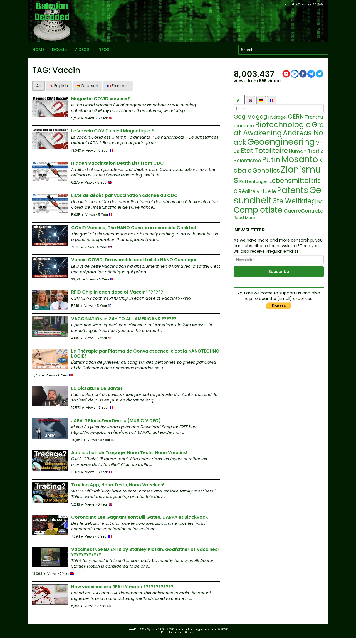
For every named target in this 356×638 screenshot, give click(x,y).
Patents (292, 190)
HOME (38, 49)
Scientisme (247, 160)
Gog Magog (250, 116)
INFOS (103, 49)
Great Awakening (279, 129)
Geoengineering (281, 142)
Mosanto (299, 159)
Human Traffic (306, 151)
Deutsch (89, 85)
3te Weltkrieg (294, 201)
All (38, 85)
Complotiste (258, 209)
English (60, 85)
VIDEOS (82, 49)
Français (120, 85)
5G (320, 202)
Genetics (266, 170)
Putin (271, 160)
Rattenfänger (253, 181)
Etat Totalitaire (264, 150)
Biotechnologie (283, 124)
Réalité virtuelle (257, 191)
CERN (296, 116)
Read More (244, 217)
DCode (59, 49)
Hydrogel (277, 117)
